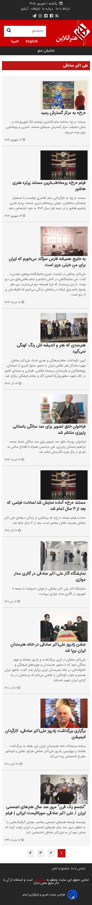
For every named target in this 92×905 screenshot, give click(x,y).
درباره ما (47, 9)
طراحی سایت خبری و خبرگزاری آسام (44, 894)
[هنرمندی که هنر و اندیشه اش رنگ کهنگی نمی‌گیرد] (46, 327)
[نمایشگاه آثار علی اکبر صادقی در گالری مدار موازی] (46, 556)
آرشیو (24, 9)
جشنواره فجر (60, 869)
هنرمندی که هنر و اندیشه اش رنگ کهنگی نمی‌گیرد (51, 348)
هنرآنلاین (39, 880)
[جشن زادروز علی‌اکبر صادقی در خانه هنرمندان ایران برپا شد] (46, 627)
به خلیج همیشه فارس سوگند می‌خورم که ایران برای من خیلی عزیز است (47, 262)
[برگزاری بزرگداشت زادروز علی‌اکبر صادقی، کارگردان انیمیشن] (46, 713)
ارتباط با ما (63, 9)
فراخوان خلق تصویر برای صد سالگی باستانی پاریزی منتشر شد (49, 430)
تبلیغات (34, 9)
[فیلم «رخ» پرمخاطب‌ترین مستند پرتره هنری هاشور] (46, 165)
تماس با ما (78, 869)
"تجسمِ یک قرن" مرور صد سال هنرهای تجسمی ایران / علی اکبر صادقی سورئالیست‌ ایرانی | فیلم (46, 810)
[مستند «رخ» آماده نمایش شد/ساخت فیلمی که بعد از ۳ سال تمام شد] (46, 485)
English (32, 41)
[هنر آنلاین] (73, 33)
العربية (15, 41)
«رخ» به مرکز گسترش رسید (63, 113)
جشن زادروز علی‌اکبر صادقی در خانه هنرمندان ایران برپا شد (48, 648)
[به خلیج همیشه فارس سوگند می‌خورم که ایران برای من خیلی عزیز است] (46, 241)
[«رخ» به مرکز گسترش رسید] (46, 95)
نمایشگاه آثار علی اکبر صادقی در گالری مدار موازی (50, 577)
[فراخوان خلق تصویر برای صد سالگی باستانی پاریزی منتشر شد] (46, 409)
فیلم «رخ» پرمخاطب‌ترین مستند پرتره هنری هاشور (49, 186)
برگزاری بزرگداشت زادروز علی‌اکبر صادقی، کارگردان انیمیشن (45, 734)
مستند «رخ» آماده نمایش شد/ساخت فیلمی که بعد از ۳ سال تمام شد (46, 506)
